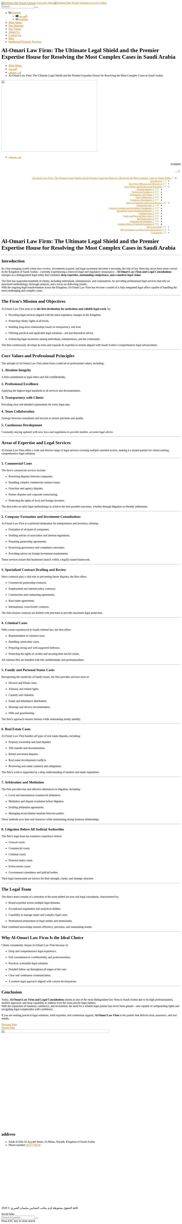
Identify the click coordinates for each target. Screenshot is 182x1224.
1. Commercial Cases (145, 205)
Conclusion (156, 232)
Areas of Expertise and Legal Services (144, 202)
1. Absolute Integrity (145, 189)
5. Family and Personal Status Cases (138, 216)
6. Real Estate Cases (145, 219)
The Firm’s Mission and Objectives (145, 183)
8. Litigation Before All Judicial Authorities (136, 224)
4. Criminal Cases (146, 213)
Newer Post (8, 1027)
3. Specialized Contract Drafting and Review (135, 211)
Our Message (16, 25)
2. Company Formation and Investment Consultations (131, 208)
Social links (7, 1213)
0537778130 (33, 1144)
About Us (14, 32)
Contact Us (15, 35)
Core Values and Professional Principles (143, 186)
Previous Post (9, 1024)
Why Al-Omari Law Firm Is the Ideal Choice (141, 229)
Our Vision (15, 28)
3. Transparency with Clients (142, 195)
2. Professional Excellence (143, 192)
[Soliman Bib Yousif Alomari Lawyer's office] (27, 2)
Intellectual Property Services (25, 41)
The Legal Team (154, 227)
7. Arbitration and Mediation (142, 221)
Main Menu (15, 22)
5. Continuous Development (142, 200)
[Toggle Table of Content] (178, 171)
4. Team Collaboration (144, 197)
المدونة (13, 68)
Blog (11, 38)
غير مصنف (15, 72)
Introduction (156, 181)
